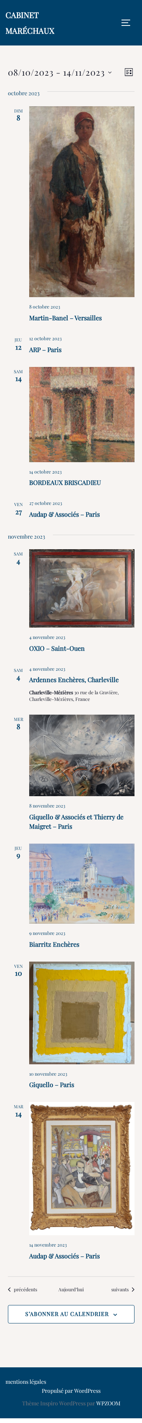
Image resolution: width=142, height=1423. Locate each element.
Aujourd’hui (71, 1289)
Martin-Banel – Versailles (65, 318)
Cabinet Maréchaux (30, 22)
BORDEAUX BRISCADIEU (65, 482)
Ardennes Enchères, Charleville (74, 679)
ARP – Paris (45, 349)
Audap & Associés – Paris (64, 514)
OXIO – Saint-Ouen (57, 648)
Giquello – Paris (51, 1084)
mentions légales (26, 1381)
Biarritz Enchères (54, 944)
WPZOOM (108, 1403)
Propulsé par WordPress (71, 1390)
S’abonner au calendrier (67, 1314)
